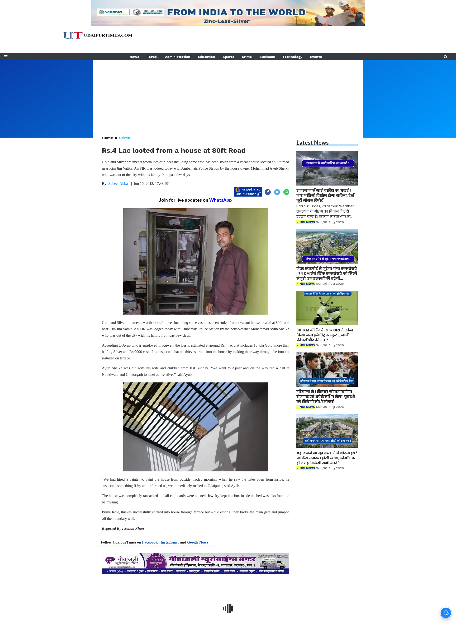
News (134, 57)
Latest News (312, 142)
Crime (247, 57)
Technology (292, 57)
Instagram (169, 542)
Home (107, 137)
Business (267, 57)
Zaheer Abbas (118, 183)
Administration (177, 57)
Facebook (150, 542)
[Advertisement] (228, 93)
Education (206, 57)
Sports (228, 57)
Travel (152, 57)
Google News (197, 542)
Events (316, 57)
